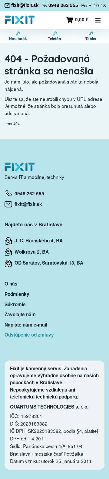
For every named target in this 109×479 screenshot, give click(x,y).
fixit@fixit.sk (27, 204)
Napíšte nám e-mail (26, 324)
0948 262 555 (28, 193)
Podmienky (17, 294)
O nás (11, 283)
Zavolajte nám (20, 314)
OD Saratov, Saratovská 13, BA (47, 262)
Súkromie (15, 304)
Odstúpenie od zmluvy (29, 334)
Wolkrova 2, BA (30, 251)
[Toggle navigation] (98, 20)
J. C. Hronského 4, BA (37, 240)
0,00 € (81, 19)
